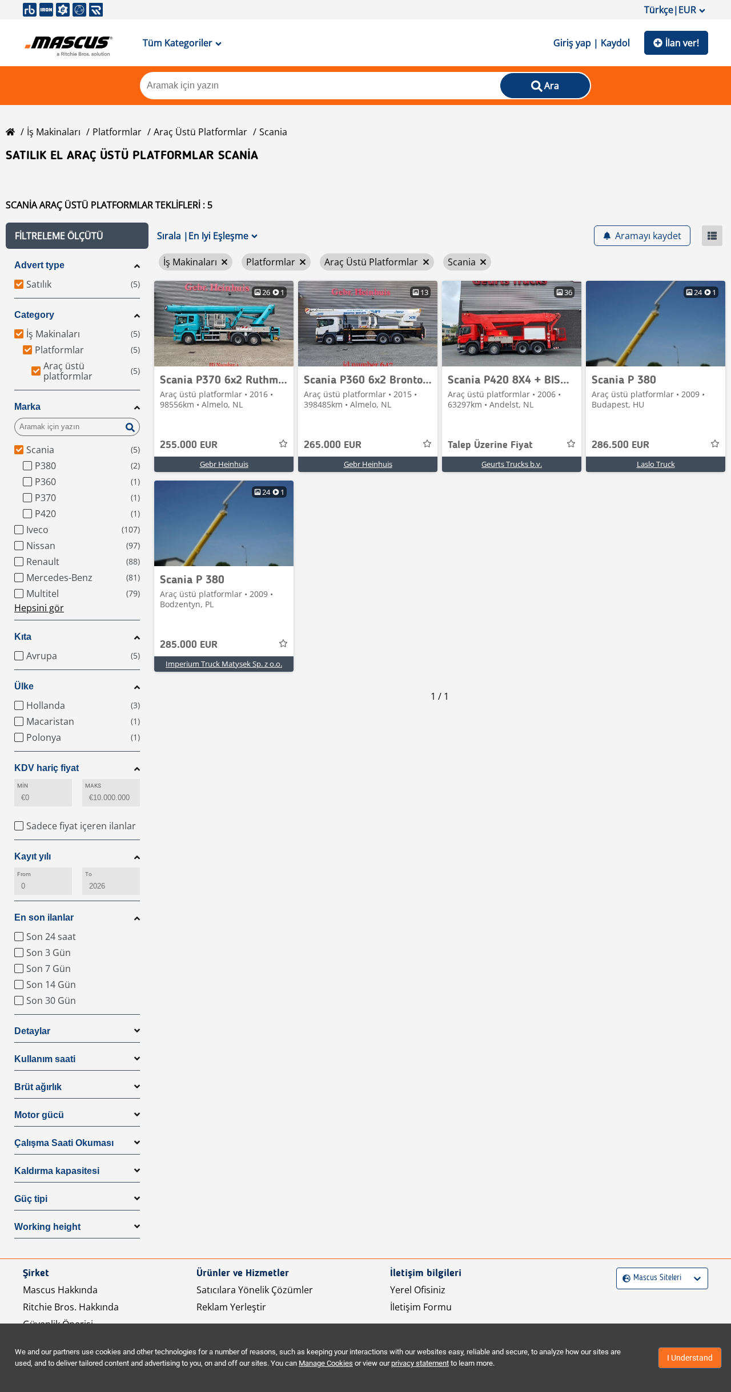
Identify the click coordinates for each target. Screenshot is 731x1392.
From (24, 874)
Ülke (24, 686)
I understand (690, 1357)
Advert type (39, 265)
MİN (22, 785)
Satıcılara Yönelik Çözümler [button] (254, 1290)
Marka (27, 406)
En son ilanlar (44, 917)
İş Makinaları (54, 132)
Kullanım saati (44, 1059)
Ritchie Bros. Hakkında (71, 1307)
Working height (47, 1227)
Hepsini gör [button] (39, 608)
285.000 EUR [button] (189, 645)
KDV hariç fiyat (46, 768)
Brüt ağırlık (38, 1087)
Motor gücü (39, 1115)
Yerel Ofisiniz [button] (417, 1290)
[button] (77, 236)
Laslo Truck (656, 464)
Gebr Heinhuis (224, 464)
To (88, 874)
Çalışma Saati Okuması (64, 1143)
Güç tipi (30, 1199)
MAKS (93, 785)
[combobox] (623, 1278)
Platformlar (117, 132)
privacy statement (420, 1363)
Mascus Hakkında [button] (60, 1290)
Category (34, 315)
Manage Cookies (326, 1363)
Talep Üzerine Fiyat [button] (490, 445)
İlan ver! (682, 43)
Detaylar (32, 1031)
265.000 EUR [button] (333, 445)
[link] (224, 323)
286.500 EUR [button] (620, 445)
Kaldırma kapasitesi (56, 1171)
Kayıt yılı (32, 856)
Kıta (22, 636)
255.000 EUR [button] (189, 445)
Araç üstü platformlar (200, 132)
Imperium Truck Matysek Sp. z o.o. (224, 664)
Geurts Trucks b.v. (511, 464)
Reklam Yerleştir (231, 1307)
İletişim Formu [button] (421, 1307)
